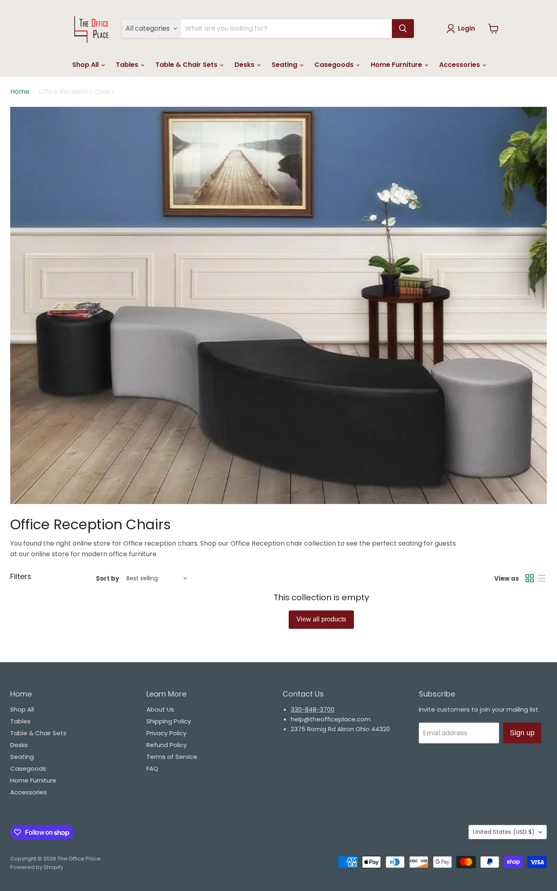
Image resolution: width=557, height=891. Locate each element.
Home (19, 91)
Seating (285, 64)
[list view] (541, 578)
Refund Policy (166, 745)
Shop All (86, 64)
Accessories (460, 64)
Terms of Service (171, 756)
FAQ (152, 768)
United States (504, 832)
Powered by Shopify (36, 867)
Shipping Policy (168, 721)
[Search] (403, 28)
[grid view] (529, 578)
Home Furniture (397, 64)
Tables (128, 64)
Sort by (107, 578)
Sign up (522, 733)
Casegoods (334, 64)
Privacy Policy (166, 733)
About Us (160, 709)
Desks (245, 64)
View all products (321, 619)
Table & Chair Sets (187, 64)
